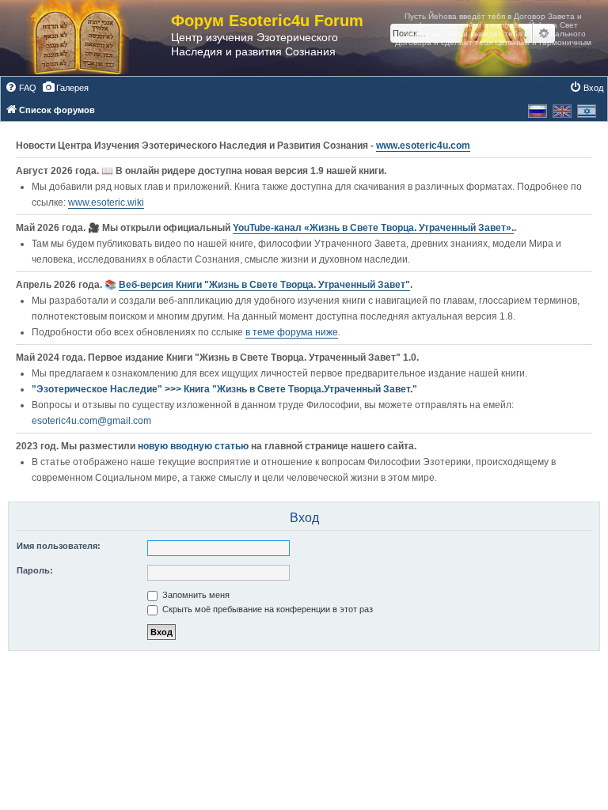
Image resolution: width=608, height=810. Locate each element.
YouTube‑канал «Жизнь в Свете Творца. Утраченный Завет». (373, 227)
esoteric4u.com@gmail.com (91, 420)
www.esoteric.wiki (106, 202)
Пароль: (35, 570)
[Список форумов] (93, 38)
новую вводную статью (194, 446)
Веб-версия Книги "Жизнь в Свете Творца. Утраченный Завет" (264, 284)
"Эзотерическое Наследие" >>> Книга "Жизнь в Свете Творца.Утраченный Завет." (224, 389)
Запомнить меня (195, 595)
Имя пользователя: (59, 546)
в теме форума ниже (291, 332)
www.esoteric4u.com (423, 145)
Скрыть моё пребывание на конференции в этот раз (266, 609)
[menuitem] (20, 88)
